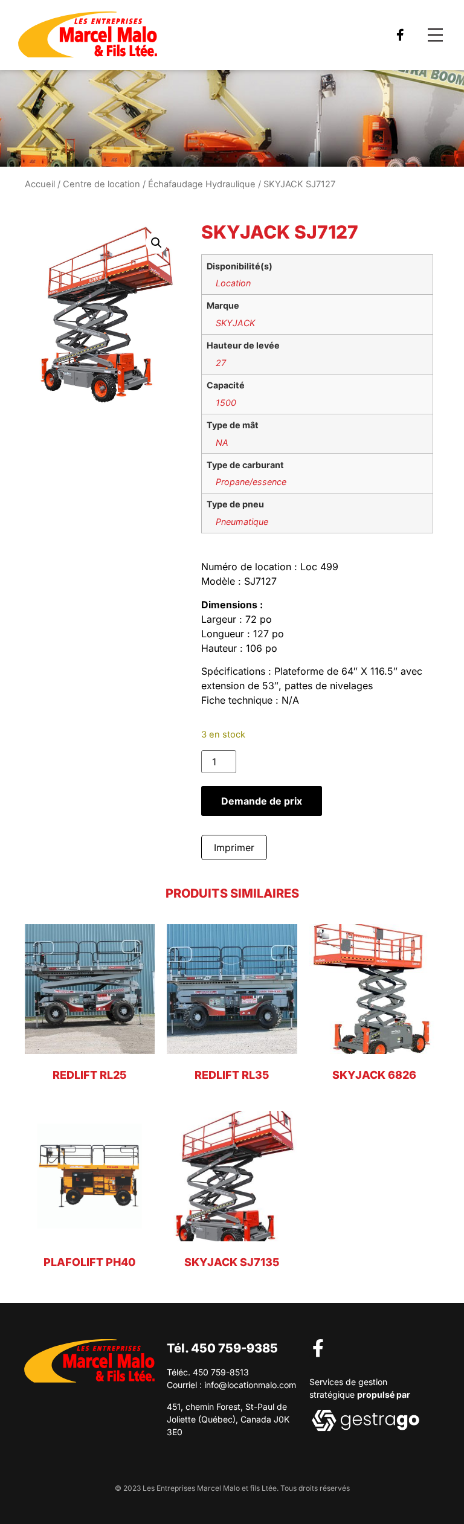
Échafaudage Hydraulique (202, 184)
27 (221, 363)
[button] (435, 35)
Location (233, 283)
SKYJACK (235, 323)
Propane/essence (251, 482)
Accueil (40, 184)
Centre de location (101, 184)
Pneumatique (242, 521)
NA (222, 442)
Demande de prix (261, 801)
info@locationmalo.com (250, 1385)
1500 (226, 402)
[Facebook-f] (401, 35)
